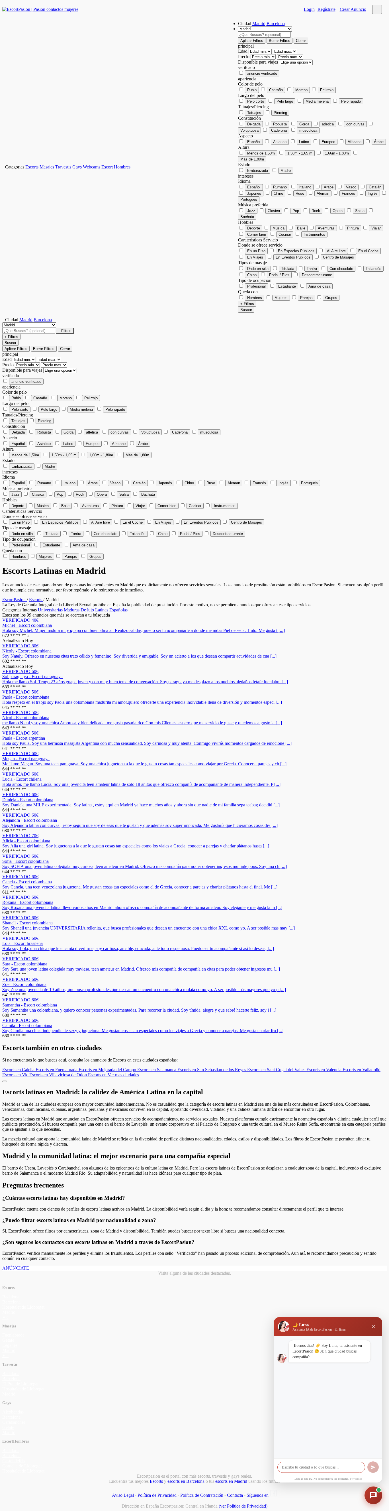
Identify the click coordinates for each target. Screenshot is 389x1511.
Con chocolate (341, 269)
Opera (338, 211)
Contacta (235, 1495)
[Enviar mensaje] (373, 1467)
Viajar (376, 228)
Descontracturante (317, 275)
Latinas (102, 609)
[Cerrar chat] (373, 1326)
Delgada (254, 124)
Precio (244, 56)
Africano (354, 142)
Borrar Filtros (279, 40)
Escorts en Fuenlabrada (57, 1069)
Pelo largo (285, 101)
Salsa (360, 211)
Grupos (331, 298)
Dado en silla (258, 269)
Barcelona (276, 23)
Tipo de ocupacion (254, 280)
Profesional (256, 286)
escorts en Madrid (231, 1481)
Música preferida (253, 204)
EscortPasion (14, 599)
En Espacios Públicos (296, 251)
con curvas (355, 124)
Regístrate (326, 9)
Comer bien (256, 234)
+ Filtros (247, 304)
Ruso (300, 193)
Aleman (323, 193)
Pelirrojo (326, 90)
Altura (243, 147)
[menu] (377, 9)
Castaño (276, 90)
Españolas (118, 609)
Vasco (351, 187)
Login (309, 9)
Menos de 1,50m (261, 153)
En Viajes (255, 257)
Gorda (304, 124)
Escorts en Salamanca (157, 1069)
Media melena (317, 101)
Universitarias (51, 609)
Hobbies (245, 222)
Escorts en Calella (19, 1069)
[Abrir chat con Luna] (373, 1495)
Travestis (63, 166)
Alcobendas (13, 1412)
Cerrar (301, 40)
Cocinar (285, 234)
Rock (316, 211)
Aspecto (245, 135)
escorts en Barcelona (185, 1481)
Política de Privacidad (158, 1495)
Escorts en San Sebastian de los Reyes (212, 1069)
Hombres (254, 298)
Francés (348, 193)
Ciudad (244, 23)
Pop (295, 211)
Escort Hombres (115, 166)
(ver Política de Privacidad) (243, 1506)
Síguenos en (258, 1495)
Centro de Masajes (338, 257)
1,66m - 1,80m (337, 153)
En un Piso (256, 251)
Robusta (280, 124)
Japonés (254, 193)
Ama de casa (319, 286)
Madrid (258, 23)
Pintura (353, 228)
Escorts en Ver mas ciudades (113, 1074)
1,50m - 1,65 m (299, 153)
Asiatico (279, 142)
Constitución (249, 118)
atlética (328, 124)
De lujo (88, 609)
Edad (243, 51)
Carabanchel (13, 1422)
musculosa (308, 130)
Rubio (252, 90)
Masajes (47, 166)
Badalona (10, 1296)
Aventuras (326, 228)
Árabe (379, 142)
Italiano (305, 187)
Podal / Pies (279, 275)
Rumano (280, 187)
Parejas (306, 298)
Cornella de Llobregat (22, 1465)
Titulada (287, 269)
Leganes (9, 1345)
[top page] (4, 1081)
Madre (286, 170)
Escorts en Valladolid (361, 1069)
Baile (301, 228)
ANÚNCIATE (15, 1268)
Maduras (72, 609)
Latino (304, 142)
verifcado (246, 67)
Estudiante (287, 286)
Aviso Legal (123, 1495)
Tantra (312, 269)
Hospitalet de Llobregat (23, 1307)
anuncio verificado (262, 73)
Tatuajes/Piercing (253, 106)
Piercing (280, 113)
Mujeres (281, 298)
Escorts (31, 166)
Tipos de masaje (252, 262)
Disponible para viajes (258, 62)
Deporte (253, 228)
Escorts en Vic (15, 1074)
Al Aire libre (336, 251)
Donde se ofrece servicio (260, 245)
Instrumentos (314, 234)
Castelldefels (13, 1460)
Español (254, 142)
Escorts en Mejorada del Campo (108, 1069)
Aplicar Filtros (251, 40)
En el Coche (368, 251)
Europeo (328, 142)
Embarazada (257, 170)
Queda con (248, 291)
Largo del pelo (251, 95)
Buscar (246, 310)
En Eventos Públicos (293, 257)
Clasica (274, 211)
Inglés (373, 193)
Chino (278, 193)
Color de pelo (250, 84)
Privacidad (356, 1478)
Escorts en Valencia (324, 1069)
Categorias (14, 166)
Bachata (247, 217)
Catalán (375, 187)
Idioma (244, 181)
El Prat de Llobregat (20, 1383)
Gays (77, 166)
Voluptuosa (249, 130)
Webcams (91, 166)
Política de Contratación (202, 1495)
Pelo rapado (351, 101)
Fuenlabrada (13, 1335)
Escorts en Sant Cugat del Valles (276, 1069)
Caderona (279, 130)
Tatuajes (254, 113)
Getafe (8, 1340)
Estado (244, 164)
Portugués (248, 199)
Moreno (301, 90)
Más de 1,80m (252, 159)
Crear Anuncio (353, 9)
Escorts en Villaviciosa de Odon (58, 1074)
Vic (5, 1317)
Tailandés (373, 269)
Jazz (251, 211)
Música (278, 228)
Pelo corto (255, 101)
